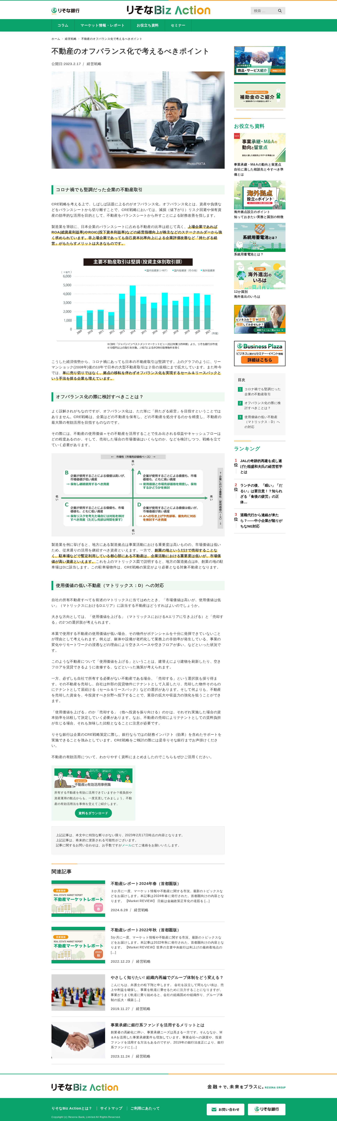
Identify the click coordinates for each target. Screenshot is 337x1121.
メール (127, 845)
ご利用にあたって (145, 1108)
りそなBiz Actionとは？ (71, 1108)
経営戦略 (94, 64)
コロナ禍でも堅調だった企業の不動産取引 (263, 392)
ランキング (247, 449)
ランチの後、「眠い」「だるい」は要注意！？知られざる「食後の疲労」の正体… (261, 493)
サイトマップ (111, 1108)
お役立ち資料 (249, 126)
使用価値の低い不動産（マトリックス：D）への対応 (262, 422)
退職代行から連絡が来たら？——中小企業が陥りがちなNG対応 (261, 520)
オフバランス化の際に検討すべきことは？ (263, 405)
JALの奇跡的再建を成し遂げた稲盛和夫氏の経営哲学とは (261, 466)
